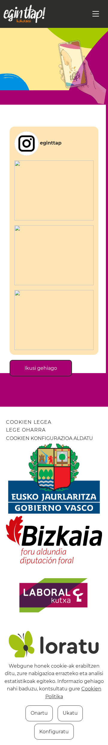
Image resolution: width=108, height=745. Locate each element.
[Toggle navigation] (95, 13)
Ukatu (70, 713)
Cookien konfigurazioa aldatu (49, 438)
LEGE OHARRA (26, 430)
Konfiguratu (54, 732)
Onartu (39, 713)
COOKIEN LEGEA (29, 422)
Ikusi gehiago (41, 368)
